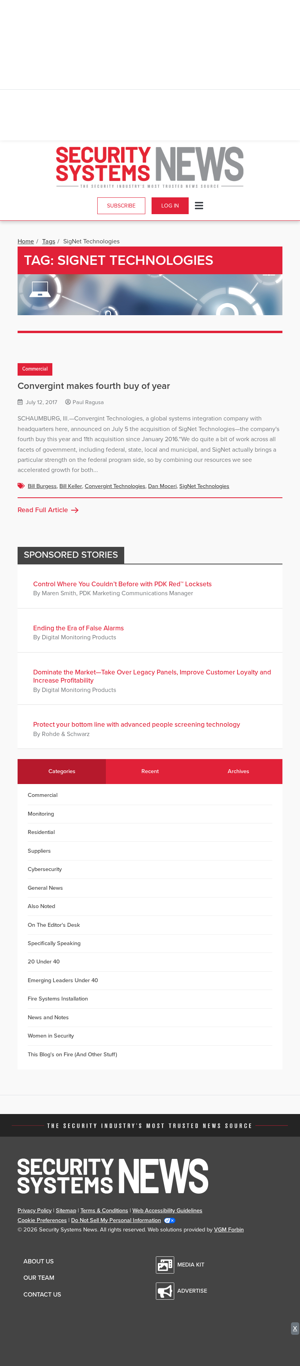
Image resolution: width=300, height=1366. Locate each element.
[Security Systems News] (150, 167)
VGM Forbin (229, 1229)
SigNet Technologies (204, 486)
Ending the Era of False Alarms (78, 628)
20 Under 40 (44, 961)
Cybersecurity (45, 869)
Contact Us (42, 1295)
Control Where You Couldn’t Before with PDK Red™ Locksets (122, 584)
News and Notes (48, 1017)
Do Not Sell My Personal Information (116, 1220)
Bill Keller (70, 486)
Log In (170, 205)
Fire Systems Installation (58, 998)
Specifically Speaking (54, 943)
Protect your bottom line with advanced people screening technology (136, 724)
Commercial (35, 369)
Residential (41, 832)
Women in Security (51, 1035)
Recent (150, 771)
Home (26, 241)
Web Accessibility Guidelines (167, 1210)
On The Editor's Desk (54, 925)
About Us (38, 1261)
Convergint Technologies (115, 486)
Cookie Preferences (42, 1220)
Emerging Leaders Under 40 (63, 980)
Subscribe (121, 205)
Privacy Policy (35, 1210)
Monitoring (41, 814)
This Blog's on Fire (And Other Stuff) (72, 1054)
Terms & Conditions (104, 1210)
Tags (48, 241)
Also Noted (41, 906)
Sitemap (66, 1210)
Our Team (38, 1278)
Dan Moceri (162, 486)
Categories (61, 771)
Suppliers (39, 851)
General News (45, 888)
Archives (238, 771)
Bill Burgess (42, 486)
